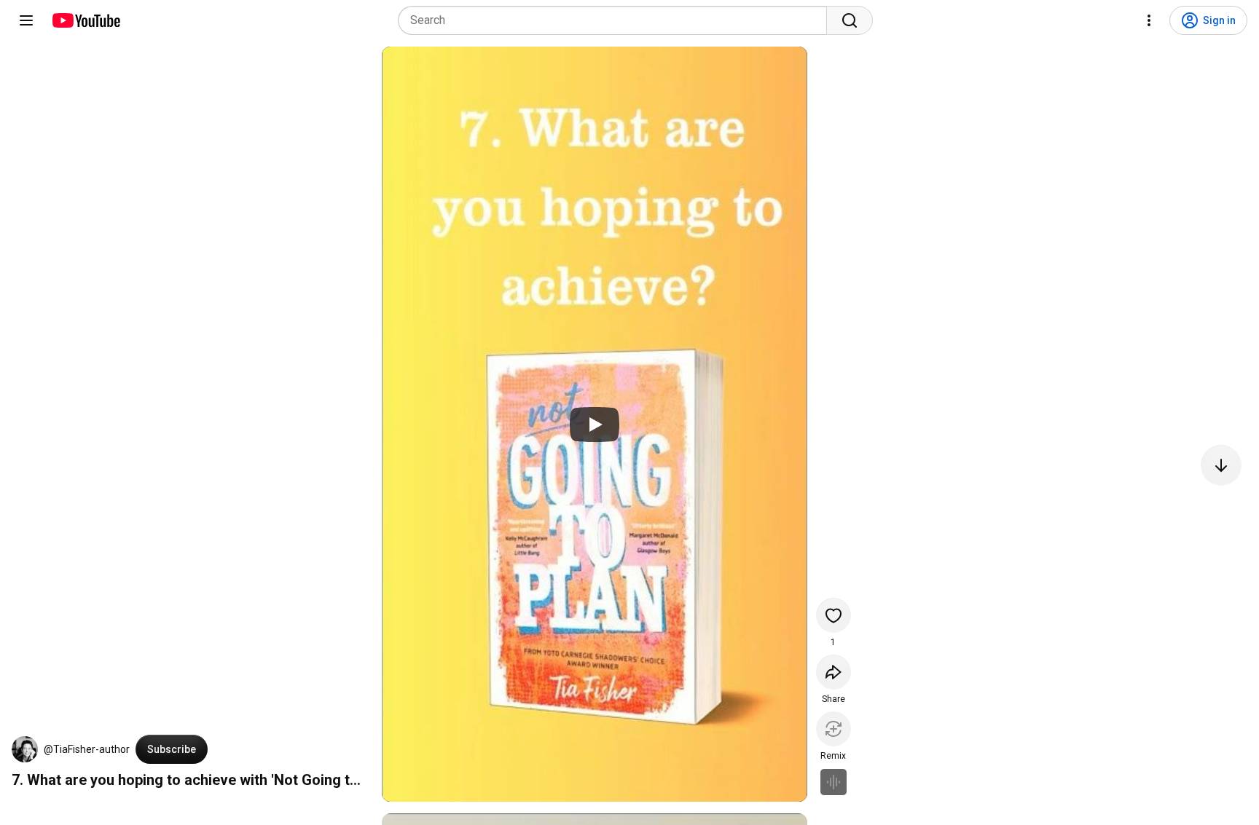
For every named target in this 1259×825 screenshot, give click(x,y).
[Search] (849, 20)
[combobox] (616, 20)
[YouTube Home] (85, 20)
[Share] (833, 672)
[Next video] (1221, 465)
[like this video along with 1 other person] (833, 615)
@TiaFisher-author (87, 749)
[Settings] (1149, 20)
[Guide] (26, 20)
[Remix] (833, 728)
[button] (25, 749)
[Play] (594, 424)
